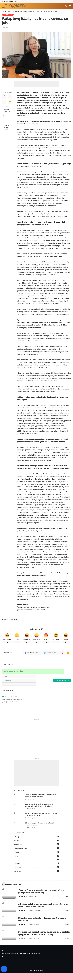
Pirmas (14, 620)
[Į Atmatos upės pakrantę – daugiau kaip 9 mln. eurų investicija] (9, 921)
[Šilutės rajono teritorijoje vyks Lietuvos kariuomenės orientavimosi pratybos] (18, 815)
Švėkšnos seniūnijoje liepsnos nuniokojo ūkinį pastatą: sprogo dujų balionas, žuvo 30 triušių (44, 933)
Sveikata (17, 864)
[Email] (10, 102)
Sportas (16, 860)
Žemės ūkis (17, 871)
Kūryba (16, 852)
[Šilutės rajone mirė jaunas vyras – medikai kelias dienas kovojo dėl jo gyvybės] (18, 796)
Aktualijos (8, 14)
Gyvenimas (18, 845)
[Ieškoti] (66, 6)
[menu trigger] (69, 6)
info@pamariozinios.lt (11, 2)
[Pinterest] (62, 653)
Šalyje (16, 856)
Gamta (16, 841)
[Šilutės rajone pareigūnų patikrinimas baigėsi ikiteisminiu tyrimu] (18, 825)
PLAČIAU (66, 896)
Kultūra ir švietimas (20, 848)
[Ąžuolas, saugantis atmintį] (7, 119)
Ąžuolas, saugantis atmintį (7, 127)
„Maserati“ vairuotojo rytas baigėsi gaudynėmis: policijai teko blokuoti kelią (41, 891)
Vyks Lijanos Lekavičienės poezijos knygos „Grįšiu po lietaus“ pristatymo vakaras (43, 905)
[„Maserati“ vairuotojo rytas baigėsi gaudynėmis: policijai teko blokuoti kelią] (9, 893)
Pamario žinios (22, 896)
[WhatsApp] (4, 102)
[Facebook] (70, 1)
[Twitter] (10, 96)
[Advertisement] (36, 84)
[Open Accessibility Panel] (4, 969)
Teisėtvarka (18, 867)
